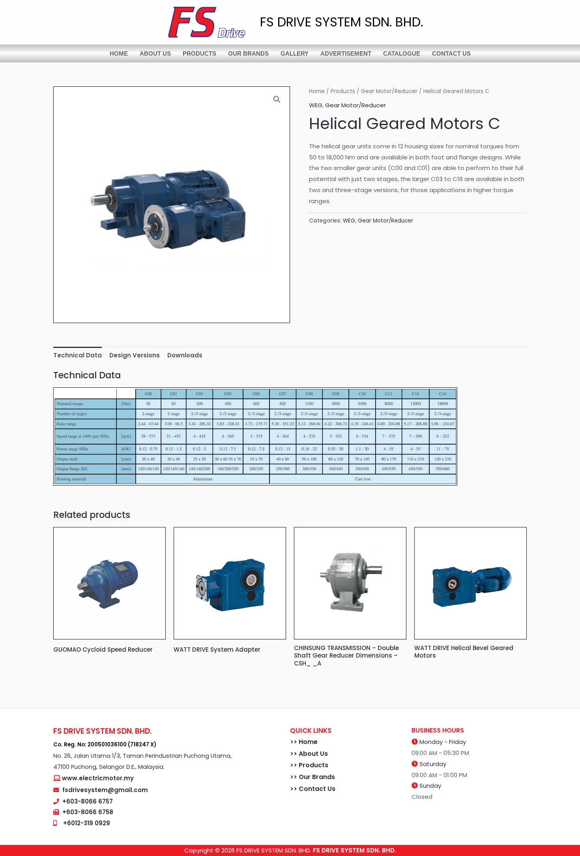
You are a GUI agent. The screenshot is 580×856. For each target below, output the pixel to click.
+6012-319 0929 (86, 823)
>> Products (309, 765)
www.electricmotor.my (98, 778)
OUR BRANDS (248, 53)
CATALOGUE (401, 53)
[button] (277, 99)
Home (317, 91)
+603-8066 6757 (87, 801)
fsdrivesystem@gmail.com (105, 790)
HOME (119, 53)
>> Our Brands (312, 776)
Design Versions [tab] (134, 355)
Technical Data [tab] (77, 355)
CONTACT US (451, 53)
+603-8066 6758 (87, 812)
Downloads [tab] (184, 355)
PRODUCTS (199, 53)
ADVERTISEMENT (345, 53)
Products (343, 91)
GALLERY (295, 53)
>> (294, 741)
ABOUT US (155, 53)
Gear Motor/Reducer (389, 91)
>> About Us (309, 753)
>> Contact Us (312, 788)
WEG (315, 105)
